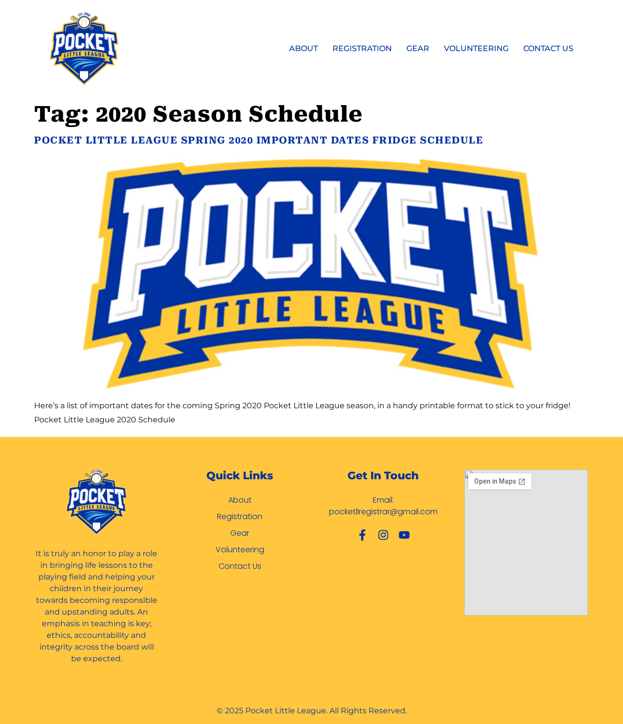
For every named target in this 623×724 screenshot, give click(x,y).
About (303, 48)
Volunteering (476, 48)
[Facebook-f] (362, 535)
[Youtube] (404, 535)
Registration (362, 48)
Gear (417, 48)
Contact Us (548, 48)
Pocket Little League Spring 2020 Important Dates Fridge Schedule (258, 140)
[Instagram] (383, 535)
